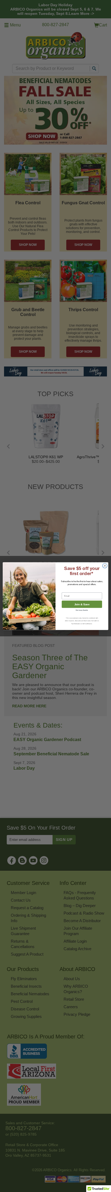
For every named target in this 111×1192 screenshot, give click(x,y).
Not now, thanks (82, 610)
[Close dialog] (104, 565)
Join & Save (82, 604)
